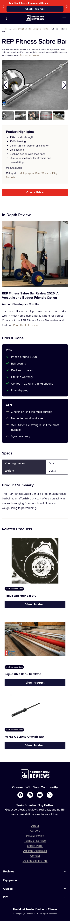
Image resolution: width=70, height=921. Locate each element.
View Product (35, 604)
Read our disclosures (29, 54)
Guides (8, 889)
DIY (5, 897)
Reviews (8, 871)
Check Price (35, 192)
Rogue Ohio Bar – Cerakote (23, 674)
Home (4, 28)
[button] (3, 6)
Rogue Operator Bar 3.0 (20, 596)
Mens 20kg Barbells (22, 28)
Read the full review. (26, 325)
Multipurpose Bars (41, 28)
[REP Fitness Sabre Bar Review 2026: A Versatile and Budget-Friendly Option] (35, 254)
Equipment (10, 880)
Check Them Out (35, 8)
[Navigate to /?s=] (5, 18)
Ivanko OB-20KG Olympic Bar (24, 737)
